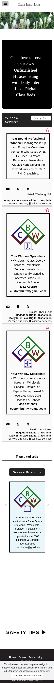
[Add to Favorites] (47, 130)
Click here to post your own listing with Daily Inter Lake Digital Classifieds (25, 76)
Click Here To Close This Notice (27, 675)
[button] (6, 504)
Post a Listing (35, 657)
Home (12, 657)
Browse (22, 657)
